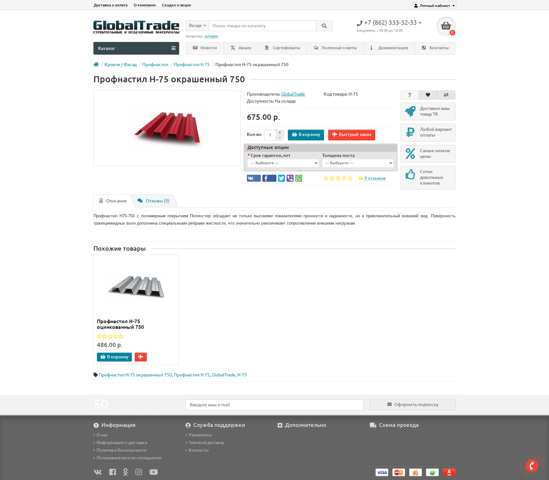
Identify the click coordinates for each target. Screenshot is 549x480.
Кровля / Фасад (121, 64)
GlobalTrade (223, 374)
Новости (208, 47)
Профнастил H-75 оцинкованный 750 (120, 324)
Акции (244, 47)
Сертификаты (286, 47)
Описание (116, 200)
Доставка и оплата (110, 5)
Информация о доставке (122, 442)
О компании (145, 5)
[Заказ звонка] (531, 465)
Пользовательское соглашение (129, 457)
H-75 (242, 374)
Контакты (439, 47)
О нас (102, 434)
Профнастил (155, 64)
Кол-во (254, 134)
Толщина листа (338, 155)
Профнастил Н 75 (192, 64)
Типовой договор (206, 442)
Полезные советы (339, 47)
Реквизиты (200, 434)
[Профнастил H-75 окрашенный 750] (167, 128)
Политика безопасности (121, 450)
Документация (392, 47)
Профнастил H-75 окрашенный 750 (135, 374)
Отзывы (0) (158, 200)
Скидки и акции (176, 5)
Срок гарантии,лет (270, 155)
